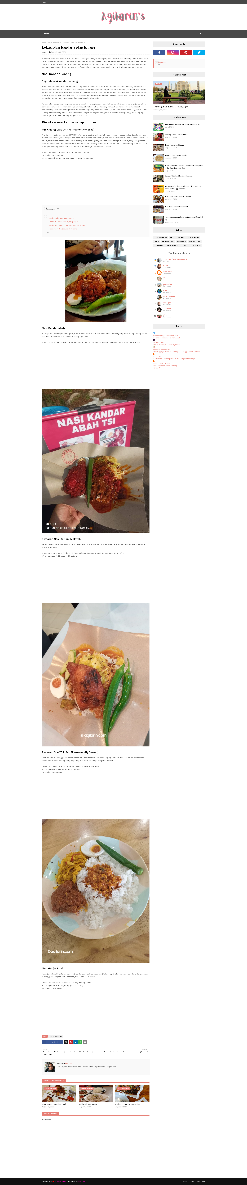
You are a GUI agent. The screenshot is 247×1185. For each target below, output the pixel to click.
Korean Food (159, 245)
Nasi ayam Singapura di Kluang (63, 229)
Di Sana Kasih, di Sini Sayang (165, 366)
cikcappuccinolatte (161, 349)
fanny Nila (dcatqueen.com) (175, 259)
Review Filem (196, 245)
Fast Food (181, 237)
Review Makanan (53, 42)
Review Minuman (168, 241)
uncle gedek (168, 302)
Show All (157, 368)
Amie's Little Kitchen (161, 363)
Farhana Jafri (159, 343)
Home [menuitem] (46, 33)
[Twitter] (66, 1042)
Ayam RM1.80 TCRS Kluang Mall (54, 1104)
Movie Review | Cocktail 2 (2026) (166, 345)
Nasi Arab (185, 245)
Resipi (172, 237)
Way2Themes (62, 1181)
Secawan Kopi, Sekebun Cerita (165, 336)
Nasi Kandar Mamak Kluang (61, 218)
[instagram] (173, 52)
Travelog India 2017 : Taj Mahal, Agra (170, 106)
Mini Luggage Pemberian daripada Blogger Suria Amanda (176, 352)
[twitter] (199, 52)
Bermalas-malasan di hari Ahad (166, 338)
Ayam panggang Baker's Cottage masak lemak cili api (184, 218)
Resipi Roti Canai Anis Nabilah (176, 155)
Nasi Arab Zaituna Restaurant (176, 207)
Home (44, 2)
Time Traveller (169, 296)
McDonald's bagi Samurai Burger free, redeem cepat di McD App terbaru (183, 187)
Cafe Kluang (181, 241)
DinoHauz (167, 309)
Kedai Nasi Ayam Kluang (88, 1104)
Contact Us (201, 1181)
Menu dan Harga (172, 245)
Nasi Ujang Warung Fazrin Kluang (128, 1104)
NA (164, 278)
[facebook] (159, 52)
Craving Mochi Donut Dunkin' (176, 134)
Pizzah (165, 265)
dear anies (167, 284)
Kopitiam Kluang (194, 241)
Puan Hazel (167, 272)
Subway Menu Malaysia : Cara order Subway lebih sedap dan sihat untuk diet (184, 166)
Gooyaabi (81, 1181)
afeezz (165, 315)
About (193, 1181)
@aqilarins (161, 62)
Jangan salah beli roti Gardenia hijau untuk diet (183, 124)
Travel (157, 241)
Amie (165, 290)
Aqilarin (47, 52)
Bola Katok (157, 356)
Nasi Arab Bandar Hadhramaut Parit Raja (67, 225)
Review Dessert (193, 237)
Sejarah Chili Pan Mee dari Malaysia (178, 176)
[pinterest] (186, 52)
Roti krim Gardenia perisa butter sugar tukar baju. (174, 359)
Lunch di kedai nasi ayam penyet (63, 222)
